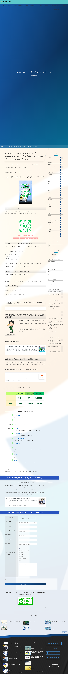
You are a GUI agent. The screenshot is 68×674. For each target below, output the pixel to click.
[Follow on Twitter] (49, 666)
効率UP (54, 215)
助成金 (54, 190)
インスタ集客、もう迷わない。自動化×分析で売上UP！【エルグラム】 (55, 325)
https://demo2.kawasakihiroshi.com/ (11, 308)
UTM (54, 183)
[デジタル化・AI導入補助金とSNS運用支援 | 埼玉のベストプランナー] (6, 2)
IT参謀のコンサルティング (54, 208)
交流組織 (54, 197)
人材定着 (54, 229)
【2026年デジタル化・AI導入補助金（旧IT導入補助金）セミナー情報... (37, 652)
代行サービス (54, 204)
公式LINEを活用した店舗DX (13, 658)
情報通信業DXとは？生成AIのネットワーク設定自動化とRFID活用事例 (37, 627)
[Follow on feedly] (61, 666)
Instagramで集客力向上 (54, 657)
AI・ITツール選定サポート (52, 254)
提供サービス (54, 206)
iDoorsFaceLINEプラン (51, 261)
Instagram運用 (54, 162)
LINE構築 (54, 164)
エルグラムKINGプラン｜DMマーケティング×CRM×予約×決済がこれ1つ (55, 328)
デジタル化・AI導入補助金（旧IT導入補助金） (54, 167)
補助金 (54, 192)
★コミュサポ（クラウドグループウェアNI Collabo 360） (55, 300)
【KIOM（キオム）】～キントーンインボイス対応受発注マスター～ (55, 322)
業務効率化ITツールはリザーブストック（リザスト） (55, 344)
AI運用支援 (54, 157)
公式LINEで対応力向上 (54, 653)
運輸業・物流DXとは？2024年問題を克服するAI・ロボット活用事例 (58, 621)
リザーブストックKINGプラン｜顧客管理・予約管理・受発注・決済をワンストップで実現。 (55, 337)
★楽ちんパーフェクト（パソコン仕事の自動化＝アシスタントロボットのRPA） (54, 315)
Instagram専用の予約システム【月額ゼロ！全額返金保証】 (55, 266)
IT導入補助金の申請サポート (55, 648)
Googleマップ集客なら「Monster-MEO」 (54, 259)
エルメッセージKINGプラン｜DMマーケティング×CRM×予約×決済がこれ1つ (55, 331)
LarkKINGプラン (50, 271)
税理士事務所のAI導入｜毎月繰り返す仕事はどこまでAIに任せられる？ (15, 627)
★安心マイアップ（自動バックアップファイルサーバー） (55, 309)
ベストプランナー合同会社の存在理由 (54, 220)
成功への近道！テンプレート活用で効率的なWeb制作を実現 (54, 341)
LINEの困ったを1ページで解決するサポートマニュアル (55, 274)
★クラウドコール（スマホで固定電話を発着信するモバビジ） (54, 297)
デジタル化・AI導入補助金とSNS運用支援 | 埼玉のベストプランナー (55, 334)
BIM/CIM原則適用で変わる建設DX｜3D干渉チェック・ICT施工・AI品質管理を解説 (58, 627)
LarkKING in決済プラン (51, 269)
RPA (54, 181)
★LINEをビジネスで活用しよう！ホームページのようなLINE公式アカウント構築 (54, 294)
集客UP (54, 224)
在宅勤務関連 (54, 174)
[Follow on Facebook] (52, 666)
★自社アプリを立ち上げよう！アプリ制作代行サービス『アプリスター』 (55, 319)
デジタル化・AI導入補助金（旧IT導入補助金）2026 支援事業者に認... (37, 657)
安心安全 (54, 213)
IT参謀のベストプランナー (54, 643)
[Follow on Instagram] (54, 666)
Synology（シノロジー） (54, 199)
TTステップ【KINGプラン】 (52, 281)
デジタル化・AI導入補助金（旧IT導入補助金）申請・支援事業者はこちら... (15, 646)
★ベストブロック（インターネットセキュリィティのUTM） (54, 304)
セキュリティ (54, 179)
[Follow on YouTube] (56, 666)
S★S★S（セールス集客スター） (53, 279)
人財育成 (54, 231)
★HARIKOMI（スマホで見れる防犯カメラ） (54, 291)
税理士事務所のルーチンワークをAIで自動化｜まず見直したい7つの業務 (15, 621)
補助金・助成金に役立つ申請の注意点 (53, 346)
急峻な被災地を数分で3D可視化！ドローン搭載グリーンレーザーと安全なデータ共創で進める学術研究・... (37, 622)
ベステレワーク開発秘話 (54, 176)
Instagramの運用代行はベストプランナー (15, 664)
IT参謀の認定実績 (54, 222)
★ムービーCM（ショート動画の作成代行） (54, 306)
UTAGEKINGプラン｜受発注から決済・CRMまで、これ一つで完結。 (55, 284)
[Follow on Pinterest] (59, 666)
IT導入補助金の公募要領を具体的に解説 (54, 351)
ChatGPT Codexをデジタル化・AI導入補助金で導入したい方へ (15, 670)
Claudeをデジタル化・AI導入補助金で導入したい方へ (15, 652)
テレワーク (54, 188)
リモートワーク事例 (54, 172)
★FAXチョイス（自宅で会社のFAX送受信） (54, 289)
